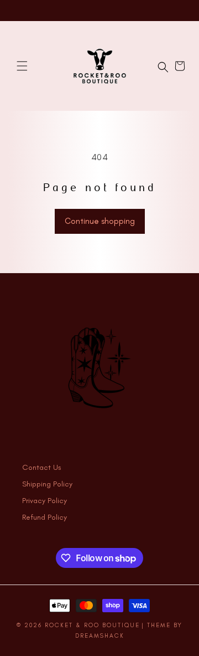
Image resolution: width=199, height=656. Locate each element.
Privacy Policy (44, 500)
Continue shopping (100, 221)
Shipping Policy (47, 484)
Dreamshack (99, 635)
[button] (22, 66)
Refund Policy (44, 517)
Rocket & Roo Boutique (92, 625)
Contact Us (41, 467)
